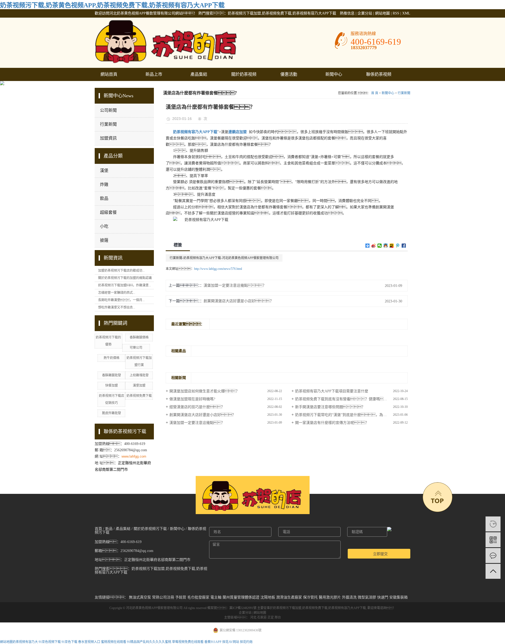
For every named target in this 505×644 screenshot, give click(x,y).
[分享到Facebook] (404, 246)
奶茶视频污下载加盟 (287, 608)
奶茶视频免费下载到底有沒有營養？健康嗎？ (343, 399)
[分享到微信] (379, 246)
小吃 (104, 226)
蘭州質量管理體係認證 (241, 597)
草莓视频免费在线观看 (188, 642)
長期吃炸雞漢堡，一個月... (121, 300)
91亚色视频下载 (50, 642)
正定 (270, 617)
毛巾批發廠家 (198, 597)
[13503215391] (493, 523)
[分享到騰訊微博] (398, 246)
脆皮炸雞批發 (111, 413)
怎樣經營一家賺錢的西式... (116, 293)
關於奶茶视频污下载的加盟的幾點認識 (125, 278)
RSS (396, 13)
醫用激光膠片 (330, 597)
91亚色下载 (69, 642)
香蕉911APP (212, 642)
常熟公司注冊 (163, 597)
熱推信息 (347, 13)
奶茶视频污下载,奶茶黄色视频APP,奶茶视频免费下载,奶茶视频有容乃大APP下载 (112, 5)
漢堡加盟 (139, 385)
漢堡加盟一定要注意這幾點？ (197, 423)
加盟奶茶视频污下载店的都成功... (121, 270)
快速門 (382, 597)
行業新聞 (108, 124)
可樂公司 (136, 347)
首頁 (98, 529)
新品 (109, 529)
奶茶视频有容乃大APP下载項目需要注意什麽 (331, 391)
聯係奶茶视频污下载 (378, 76)
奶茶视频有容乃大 (25, 642)
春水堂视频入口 (89, 642)
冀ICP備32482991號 (242, 608)
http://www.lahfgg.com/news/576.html (218, 269)
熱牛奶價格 (111, 358)
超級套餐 (108, 212)
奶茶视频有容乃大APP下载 (347, 608)
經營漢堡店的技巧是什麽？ (197, 407)
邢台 (278, 617)
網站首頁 (108, 74)
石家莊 (262, 617)
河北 (253, 617)
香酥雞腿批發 (111, 375)
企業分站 (364, 13)
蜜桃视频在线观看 (113, 642)
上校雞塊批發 (139, 375)
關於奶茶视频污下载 (243, 76)
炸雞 (104, 184)
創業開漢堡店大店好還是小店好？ (202, 415)
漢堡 (104, 170)
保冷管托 (310, 597)
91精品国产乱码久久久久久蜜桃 (149, 642)
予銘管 (180, 597)
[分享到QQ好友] (385, 246)
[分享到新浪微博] (373, 246)
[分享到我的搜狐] (392, 246)
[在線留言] (493, 555)
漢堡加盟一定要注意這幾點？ (235, 285)
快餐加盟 (111, 385)
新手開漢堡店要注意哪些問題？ (330, 407)
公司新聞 (108, 110)
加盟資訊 (108, 138)
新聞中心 (333, 74)
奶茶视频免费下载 (139, 396)
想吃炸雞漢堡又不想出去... (116, 307)
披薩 (104, 240)
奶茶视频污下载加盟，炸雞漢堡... (124, 285)
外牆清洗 (349, 597)
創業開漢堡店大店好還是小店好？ (239, 301)
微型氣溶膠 (367, 597)
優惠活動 (288, 74)
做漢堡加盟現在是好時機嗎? (192, 399)
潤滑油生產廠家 (289, 597)
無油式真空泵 (140, 597)
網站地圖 (382, 13)
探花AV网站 (230, 642)
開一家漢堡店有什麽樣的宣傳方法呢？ (332, 423)
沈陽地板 (267, 597)
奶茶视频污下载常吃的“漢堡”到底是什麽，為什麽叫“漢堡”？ (351, 415)
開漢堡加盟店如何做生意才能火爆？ (204, 391)
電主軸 (215, 597)
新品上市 (153, 74)
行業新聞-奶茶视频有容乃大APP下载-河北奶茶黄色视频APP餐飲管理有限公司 (224, 258)
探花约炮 (246, 642)
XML (406, 13)
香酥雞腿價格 (139, 337)
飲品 (104, 198)
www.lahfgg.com (134, 456)
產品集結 (198, 74)
